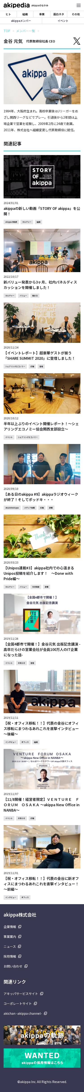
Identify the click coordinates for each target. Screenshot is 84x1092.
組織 (25, 14)
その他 (76, 14)
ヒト (8, 14)
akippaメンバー (21, 20)
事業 (42, 14)
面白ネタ (58, 14)
